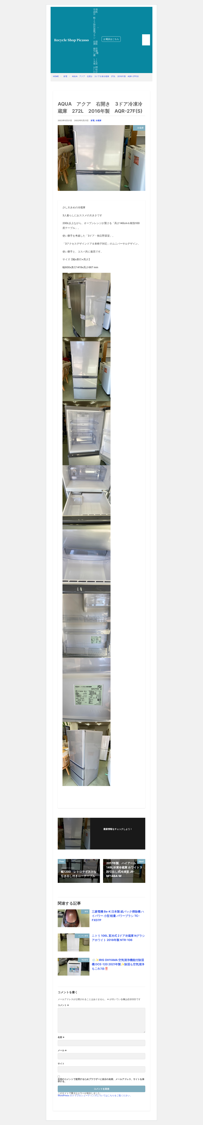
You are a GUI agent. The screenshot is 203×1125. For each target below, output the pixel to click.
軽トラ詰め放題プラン (94, 27)
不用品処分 (95, 11)
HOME (56, 76)
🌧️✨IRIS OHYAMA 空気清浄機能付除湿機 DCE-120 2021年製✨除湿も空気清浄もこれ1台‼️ (118, 964)
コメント (63, 1005)
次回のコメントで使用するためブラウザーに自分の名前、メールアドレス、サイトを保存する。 (101, 1080)
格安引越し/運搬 (95, 52)
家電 (65, 76)
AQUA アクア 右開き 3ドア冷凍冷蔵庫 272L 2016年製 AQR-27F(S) (105, 76)
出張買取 (95, 42)
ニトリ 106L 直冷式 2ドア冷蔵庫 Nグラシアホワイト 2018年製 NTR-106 (118, 938)
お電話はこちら (111, 39)
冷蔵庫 (98, 120)
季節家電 (85, 960)
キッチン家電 (83, 936)
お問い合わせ (95, 69)
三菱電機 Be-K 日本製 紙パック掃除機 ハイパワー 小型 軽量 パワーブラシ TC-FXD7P (118, 916)
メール (62, 1050)
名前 (61, 1037)
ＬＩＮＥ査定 (95, 61)
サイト (61, 1063)
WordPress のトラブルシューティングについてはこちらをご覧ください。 (95, 1095)
